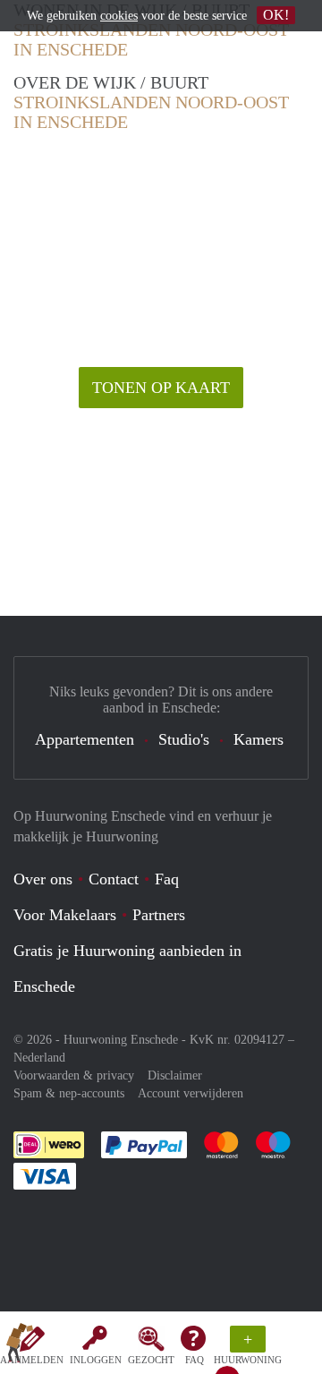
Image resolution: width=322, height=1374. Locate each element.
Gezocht (151, 1359)
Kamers (258, 739)
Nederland (39, 1057)
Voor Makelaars (64, 915)
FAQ (194, 1359)
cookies (119, 15)
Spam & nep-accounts (68, 1093)
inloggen (96, 1359)
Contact (114, 879)
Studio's (183, 739)
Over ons (42, 879)
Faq (167, 879)
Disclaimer (175, 1075)
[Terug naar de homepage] (19, 1346)
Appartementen (84, 739)
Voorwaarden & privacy (73, 1075)
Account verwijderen (190, 1093)
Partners (158, 915)
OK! (276, 14)
